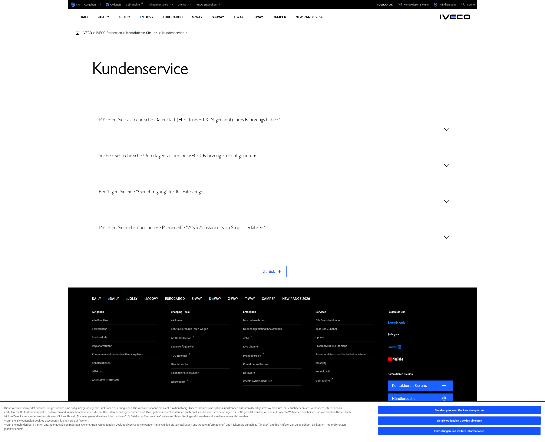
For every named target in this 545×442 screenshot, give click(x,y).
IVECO (87, 33)
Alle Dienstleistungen (328, 320)
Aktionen (115, 4)
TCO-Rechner (179, 355)
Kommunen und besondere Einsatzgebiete (117, 354)
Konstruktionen (101, 363)
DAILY (84, 17)
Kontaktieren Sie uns (142, 33)
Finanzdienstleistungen (185, 372)
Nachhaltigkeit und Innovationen (262, 328)
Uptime (320, 337)
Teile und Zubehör (326, 328)
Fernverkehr (99, 328)
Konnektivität (323, 371)
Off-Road (97, 371)
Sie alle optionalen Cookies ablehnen (459, 420)
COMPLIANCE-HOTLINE (257, 381)
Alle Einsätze (100, 320)
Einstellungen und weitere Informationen (459, 431)
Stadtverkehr (100, 337)
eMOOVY (146, 17)
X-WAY (239, 17)
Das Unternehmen (254, 320)
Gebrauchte (133, 4)
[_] (386, 4)
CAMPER (279, 17)
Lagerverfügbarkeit (182, 346)
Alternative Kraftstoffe (105, 380)
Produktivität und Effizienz (331, 346)
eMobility (321, 363)
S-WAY (197, 17)
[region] (272, 421)
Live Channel (250, 346)
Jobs (246, 338)
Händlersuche (179, 364)
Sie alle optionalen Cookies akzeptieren (459, 410)
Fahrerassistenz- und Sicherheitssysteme (341, 354)
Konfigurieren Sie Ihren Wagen (189, 328)
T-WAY (258, 17)
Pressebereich (252, 355)
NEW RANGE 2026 (309, 17)
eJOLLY (124, 17)
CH (78, 4)
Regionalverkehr (102, 346)
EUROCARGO (173, 17)
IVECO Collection (181, 338)
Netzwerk (249, 372)
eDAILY (103, 17)
